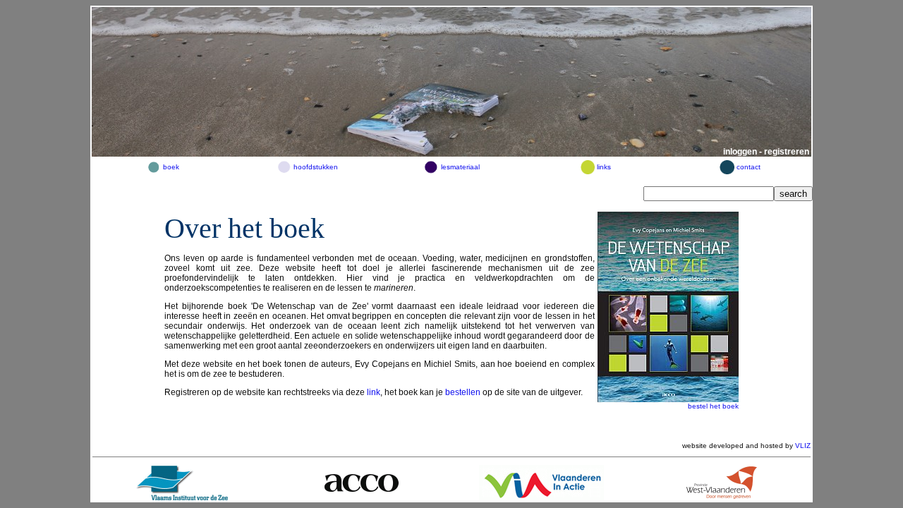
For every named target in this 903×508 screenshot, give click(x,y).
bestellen (462, 392)
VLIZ (803, 445)
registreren (786, 152)
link (373, 392)
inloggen (740, 152)
